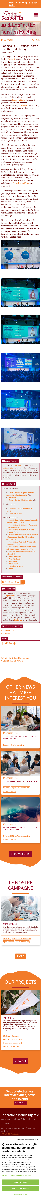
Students (7, 658)
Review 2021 (8, 631)
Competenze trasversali (21, 938)
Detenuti (6, 836)
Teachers (15, 1036)
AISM (11, 568)
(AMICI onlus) (22, 537)
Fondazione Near (15, 556)
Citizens (6, 788)
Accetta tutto (20, 1182)
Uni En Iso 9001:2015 (10, 1134)
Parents (6, 745)
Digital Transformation (20, 788)
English (12, 3)
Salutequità (13, 561)
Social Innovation (21, 658)
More (20, 956)
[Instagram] (32, 2)
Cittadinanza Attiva (16, 566)
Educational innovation (13, 661)
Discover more (20, 854)
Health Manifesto (12, 582)
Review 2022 (8, 633)
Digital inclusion (17, 745)
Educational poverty (11, 1046)
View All (20, 1061)
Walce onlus (13, 564)
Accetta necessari (20, 1188)
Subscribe (20, 1103)
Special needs (8, 942)
